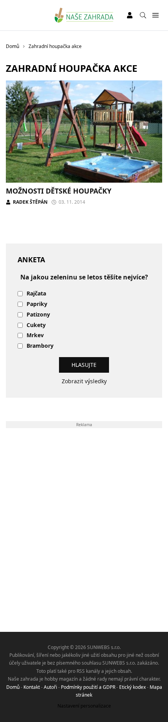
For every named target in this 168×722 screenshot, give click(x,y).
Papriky (37, 304)
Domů (13, 687)
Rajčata (36, 293)
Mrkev (35, 335)
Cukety (36, 325)
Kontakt (31, 687)
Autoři (50, 687)
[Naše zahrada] (84, 15)
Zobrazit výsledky (84, 381)
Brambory (40, 346)
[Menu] (155, 15)
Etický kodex (132, 687)
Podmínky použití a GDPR (88, 687)
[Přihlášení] (129, 15)
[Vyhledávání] (143, 15)
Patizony (38, 314)
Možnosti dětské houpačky (58, 191)
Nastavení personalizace (84, 705)
